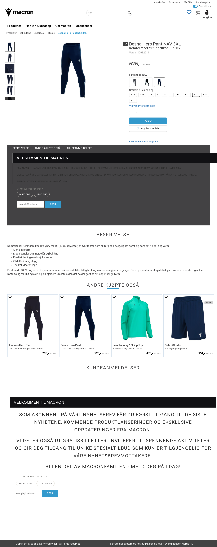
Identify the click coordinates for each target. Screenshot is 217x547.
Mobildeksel (83, 26)
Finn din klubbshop (38, 26)
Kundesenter (175, 2)
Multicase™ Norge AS (180, 543)
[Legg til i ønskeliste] (10, 297)
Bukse (51, 33)
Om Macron (63, 26)
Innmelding (24, 194)
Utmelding (42, 194)
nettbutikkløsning (147, 543)
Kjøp (148, 120)
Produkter (14, 26)
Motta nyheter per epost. (30, 189)
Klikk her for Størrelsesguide (143, 141)
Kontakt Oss (159, 2)
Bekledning (25, 33)
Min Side (188, 2)
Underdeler (39, 33)
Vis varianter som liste (142, 105)
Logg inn (207, 17)
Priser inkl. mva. (205, 6)
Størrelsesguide (203, 2)
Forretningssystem (121, 543)
